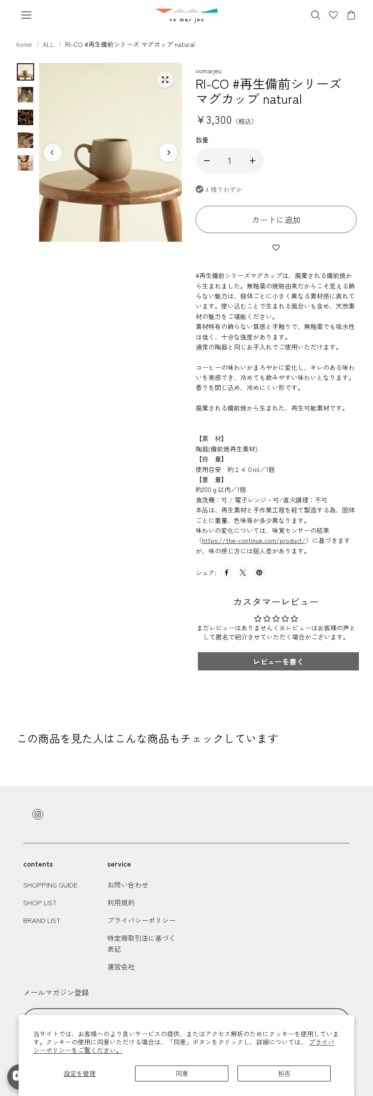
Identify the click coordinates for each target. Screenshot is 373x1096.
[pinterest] (259, 572)
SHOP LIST (40, 902)
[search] (315, 15)
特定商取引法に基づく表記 (141, 943)
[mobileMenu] (26, 15)
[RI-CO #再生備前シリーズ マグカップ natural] (165, 80)
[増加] (252, 160)
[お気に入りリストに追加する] (276, 247)
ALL (48, 44)
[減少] (207, 160)
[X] (242, 572)
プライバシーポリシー (141, 920)
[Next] (168, 152)
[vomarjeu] (186, 15)
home (25, 44)
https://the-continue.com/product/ (254, 540)
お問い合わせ (127, 884)
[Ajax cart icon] (351, 15)
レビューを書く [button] (278, 661)
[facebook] (226, 572)
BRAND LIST (41, 920)
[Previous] (53, 152)
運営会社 (121, 966)
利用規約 (121, 902)
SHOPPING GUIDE (50, 884)
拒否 (284, 1073)
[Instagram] (37, 814)
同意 (182, 1073)
